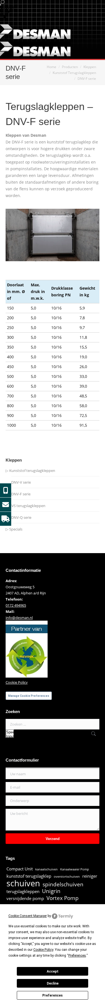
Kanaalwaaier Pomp (74, 869)
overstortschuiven (67, 877)
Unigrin (51, 891)
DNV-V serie (21, 482)
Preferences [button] (77, 955)
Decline (53, 983)
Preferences (52, 995)
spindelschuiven (63, 884)
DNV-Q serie (21, 517)
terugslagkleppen (22, 891)
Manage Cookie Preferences (28, 695)
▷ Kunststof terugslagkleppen (30, 470)
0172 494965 (16, 605)
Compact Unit (19, 869)
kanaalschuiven (46, 869)
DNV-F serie (21, 493)
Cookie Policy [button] (43, 950)
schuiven (23, 883)
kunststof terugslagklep (28, 876)
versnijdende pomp (25, 898)
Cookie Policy (17, 682)
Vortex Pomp (62, 898)
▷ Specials (14, 529)
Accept (53, 971)
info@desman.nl (19, 617)
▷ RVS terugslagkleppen (25, 505)
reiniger (89, 876)
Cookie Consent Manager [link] (27, 916)
